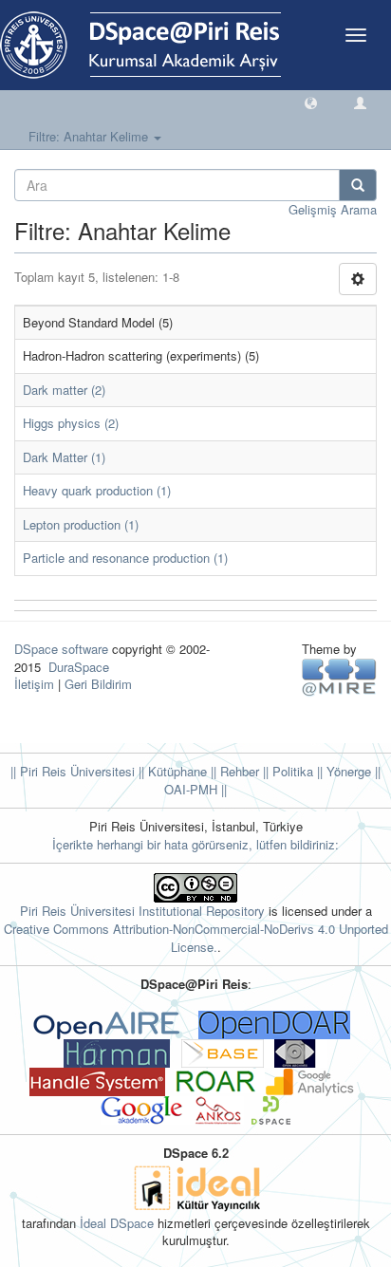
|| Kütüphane (171, 771)
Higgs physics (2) (71, 423)
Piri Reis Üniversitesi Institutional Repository (142, 911)
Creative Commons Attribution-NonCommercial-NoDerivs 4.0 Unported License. (196, 938)
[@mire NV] (339, 675)
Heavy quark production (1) (97, 490)
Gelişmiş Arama (333, 209)
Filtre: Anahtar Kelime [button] (90, 136)
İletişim (34, 684)
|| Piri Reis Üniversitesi (72, 771)
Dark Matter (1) (64, 457)
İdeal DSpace (117, 1223)
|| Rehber (233, 771)
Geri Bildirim (98, 684)
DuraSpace (78, 667)
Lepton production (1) (81, 524)
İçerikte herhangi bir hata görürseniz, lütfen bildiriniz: (195, 844)
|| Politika (286, 771)
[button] (310, 102)
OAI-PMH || (195, 789)
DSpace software (61, 649)
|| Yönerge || (347, 771)
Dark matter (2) (64, 390)
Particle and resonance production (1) (125, 558)
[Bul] (358, 185)
